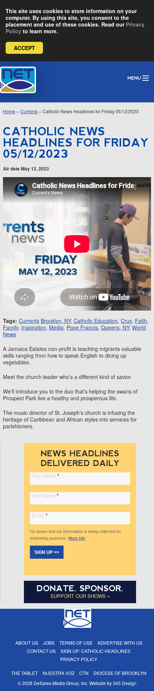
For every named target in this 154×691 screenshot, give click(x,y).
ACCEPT (24, 48)
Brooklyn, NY (56, 320)
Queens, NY (115, 327)
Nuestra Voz (58, 673)
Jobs (49, 642)
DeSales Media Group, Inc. (61, 683)
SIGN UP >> (46, 552)
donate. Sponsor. (80, 588)
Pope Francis (82, 327)
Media (56, 327)
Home (9, 111)
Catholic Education (96, 320)
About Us (26, 642)
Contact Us (41, 651)
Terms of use (76, 642)
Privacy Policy (78, 659)
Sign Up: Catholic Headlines (95, 651)
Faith (141, 320)
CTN (84, 673)
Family (10, 327)
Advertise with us (120, 642)
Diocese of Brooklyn (120, 673)
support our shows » (80, 595)
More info (76, 538)
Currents (29, 111)
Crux (126, 320)
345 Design (124, 683)
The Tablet (24, 673)
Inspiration (33, 327)
